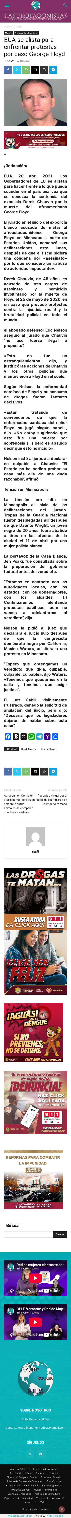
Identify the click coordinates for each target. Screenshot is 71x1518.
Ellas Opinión (31, 1485)
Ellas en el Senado (51, 1477)
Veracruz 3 (30, 1502)
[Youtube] (41, 1454)
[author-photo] (35, 846)
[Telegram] (53, 70)
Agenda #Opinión (19, 1469)
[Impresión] (44, 70)
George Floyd (48, 748)
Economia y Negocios (19, 1493)
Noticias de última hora (26, 32)
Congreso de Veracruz (45, 1469)
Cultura (40, 1473)
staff (11, 60)
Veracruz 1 (42, 1498)
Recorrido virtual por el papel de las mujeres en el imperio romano (51, 800)
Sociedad (27, 1498)
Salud (16, 1498)
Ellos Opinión (54, 1481)
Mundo (17, 26)
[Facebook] (8, 70)
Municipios (51, 1489)
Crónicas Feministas (21, 1473)
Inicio (7, 26)
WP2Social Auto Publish (20, 1515)
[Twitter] (17, 70)
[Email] (35, 70)
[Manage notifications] (62, 1509)
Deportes (53, 1473)
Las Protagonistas (52, 1485)
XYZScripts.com (55, 1515)
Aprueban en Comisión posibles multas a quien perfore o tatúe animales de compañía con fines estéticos (19, 804)
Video (43, 1502)
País (6, 1498)
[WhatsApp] (26, 70)
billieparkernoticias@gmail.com (44, 1427)
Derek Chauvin (28, 748)
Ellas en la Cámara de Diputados (25, 1481)
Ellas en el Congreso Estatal (22, 1477)
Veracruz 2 (58, 1498)
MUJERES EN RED (20, 1489)
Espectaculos (13, 1485)
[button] (6, 5)
